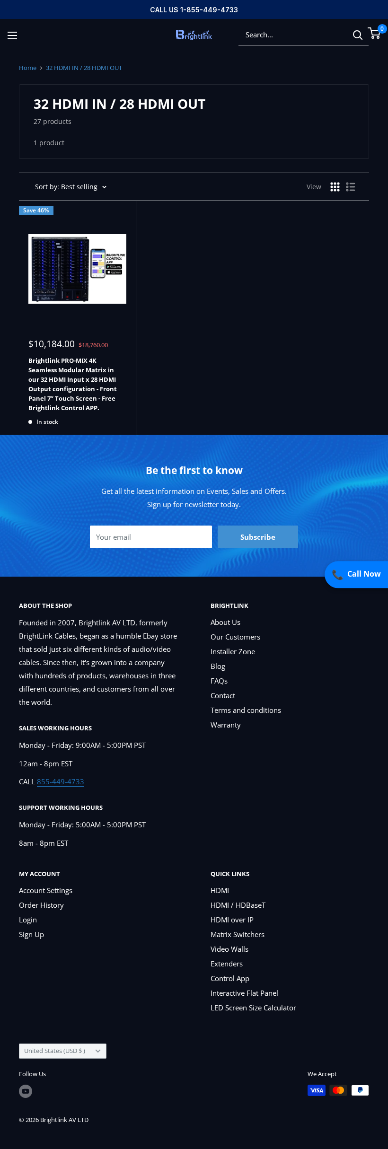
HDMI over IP (232, 919)
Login (28, 919)
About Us (225, 622)
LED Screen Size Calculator (253, 1007)
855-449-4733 (60, 781)
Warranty (226, 724)
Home (27, 67)
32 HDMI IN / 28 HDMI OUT (84, 67)
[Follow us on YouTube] (25, 1091)
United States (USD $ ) (54, 1050)
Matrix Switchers (238, 934)
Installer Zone (233, 651)
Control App (230, 978)
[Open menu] (12, 35)
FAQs (219, 680)
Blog (218, 666)
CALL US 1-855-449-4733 (194, 10)
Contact (223, 695)
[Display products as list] (350, 187)
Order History (41, 905)
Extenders (227, 963)
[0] (374, 33)
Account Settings (45, 890)
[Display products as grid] (335, 187)
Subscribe (257, 537)
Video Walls (229, 949)
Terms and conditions (246, 710)
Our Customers (235, 636)
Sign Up (31, 934)
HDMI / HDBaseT (238, 905)
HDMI (220, 890)
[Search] (358, 35)
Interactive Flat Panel (244, 993)
